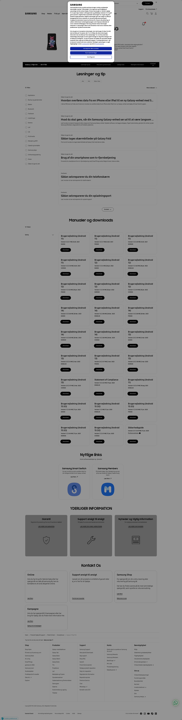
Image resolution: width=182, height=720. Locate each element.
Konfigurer (91, 57)
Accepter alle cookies (91, 48)
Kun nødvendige (91, 53)
